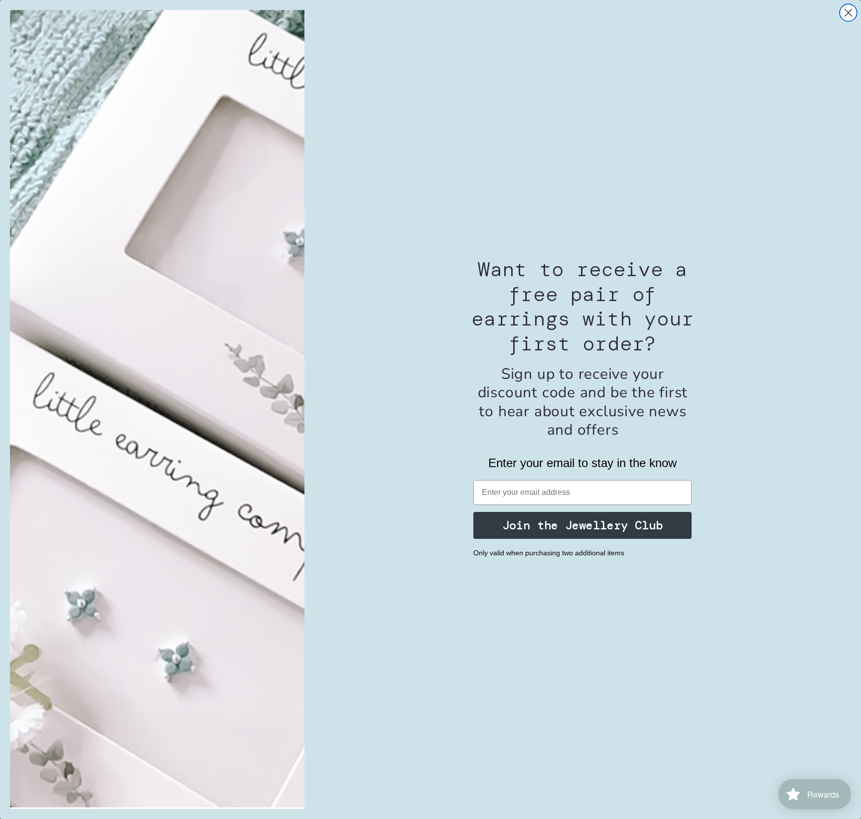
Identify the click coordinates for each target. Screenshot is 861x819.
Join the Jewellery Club (582, 525)
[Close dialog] (848, 12)
